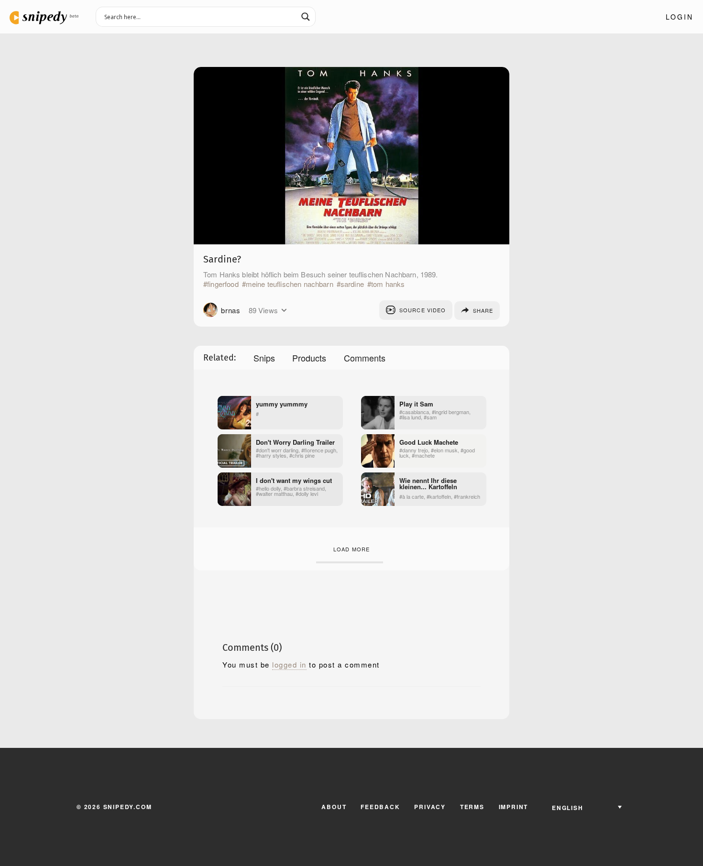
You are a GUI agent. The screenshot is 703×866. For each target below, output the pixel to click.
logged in (289, 664)
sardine (352, 284)
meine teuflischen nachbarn (289, 284)
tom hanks (388, 284)
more (284, 310)
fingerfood (223, 284)
